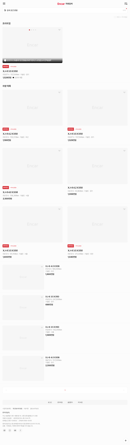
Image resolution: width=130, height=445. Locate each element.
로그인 (50, 402)
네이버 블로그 (4, 430)
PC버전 (80, 402)
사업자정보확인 (7, 409)
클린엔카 (70, 402)
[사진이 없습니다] (23, 277)
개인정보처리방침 (17, 409)
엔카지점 (60, 402)
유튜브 (15, 430)
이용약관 (26, 409)
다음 (124, 390)
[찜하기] (59, 30)
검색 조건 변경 (12, 10)
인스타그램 (10, 430)
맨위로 (125, 440)
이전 (6, 390)
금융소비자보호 (34, 409)
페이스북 (20, 430)
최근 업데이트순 (126, 3)
